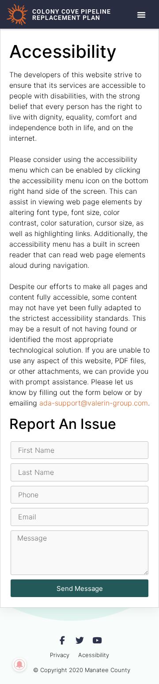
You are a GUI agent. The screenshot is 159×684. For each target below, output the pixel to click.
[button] (141, 14)
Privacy (59, 654)
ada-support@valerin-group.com (93, 402)
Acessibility (93, 654)
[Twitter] (80, 640)
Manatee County (107, 669)
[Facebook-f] (62, 640)
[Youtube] (97, 640)
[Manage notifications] (19, 665)
